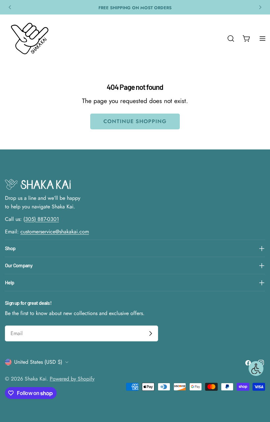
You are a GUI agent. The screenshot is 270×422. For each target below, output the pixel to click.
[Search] (230, 38)
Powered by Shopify (72, 378)
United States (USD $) (38, 362)
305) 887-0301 (42, 219)
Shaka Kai (35, 378)
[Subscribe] (150, 333)
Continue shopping (134, 121)
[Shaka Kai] (29, 38)
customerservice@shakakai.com (54, 231)
